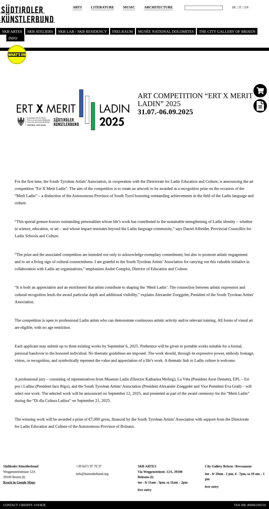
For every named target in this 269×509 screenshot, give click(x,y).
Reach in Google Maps (19, 482)
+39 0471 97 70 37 (88, 466)
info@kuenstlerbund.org (91, 474)
